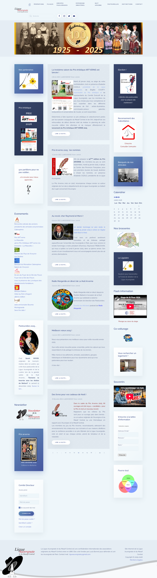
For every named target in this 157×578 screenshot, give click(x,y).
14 (82, 452)
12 (74, 452)
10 (65, 452)
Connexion (26, 513)
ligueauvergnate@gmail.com (79, 554)
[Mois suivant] (119, 197)
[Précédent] (52, 452)
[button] (30, 4)
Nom (120, 445)
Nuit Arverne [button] (98, 4)
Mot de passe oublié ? (27, 519)
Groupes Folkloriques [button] (62, 4)
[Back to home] (21, 10)
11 (69, 452)
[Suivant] (104, 452)
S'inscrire (128, 144)
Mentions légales (136, 560)
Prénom (121, 438)
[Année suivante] (117, 197)
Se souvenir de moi (27, 508)
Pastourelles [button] (113, 4)
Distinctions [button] (127, 4)
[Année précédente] (114, 197)
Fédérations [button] (39, 4)
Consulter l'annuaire (128, 147)
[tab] (62, 51)
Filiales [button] (50, 4)
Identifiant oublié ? (25, 523)
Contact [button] (139, 4)
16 (91, 452)
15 (87, 452)
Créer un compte (25, 527)
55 (100, 452)
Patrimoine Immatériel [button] (80, 4)
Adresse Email (123, 431)
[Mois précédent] (116, 197)
